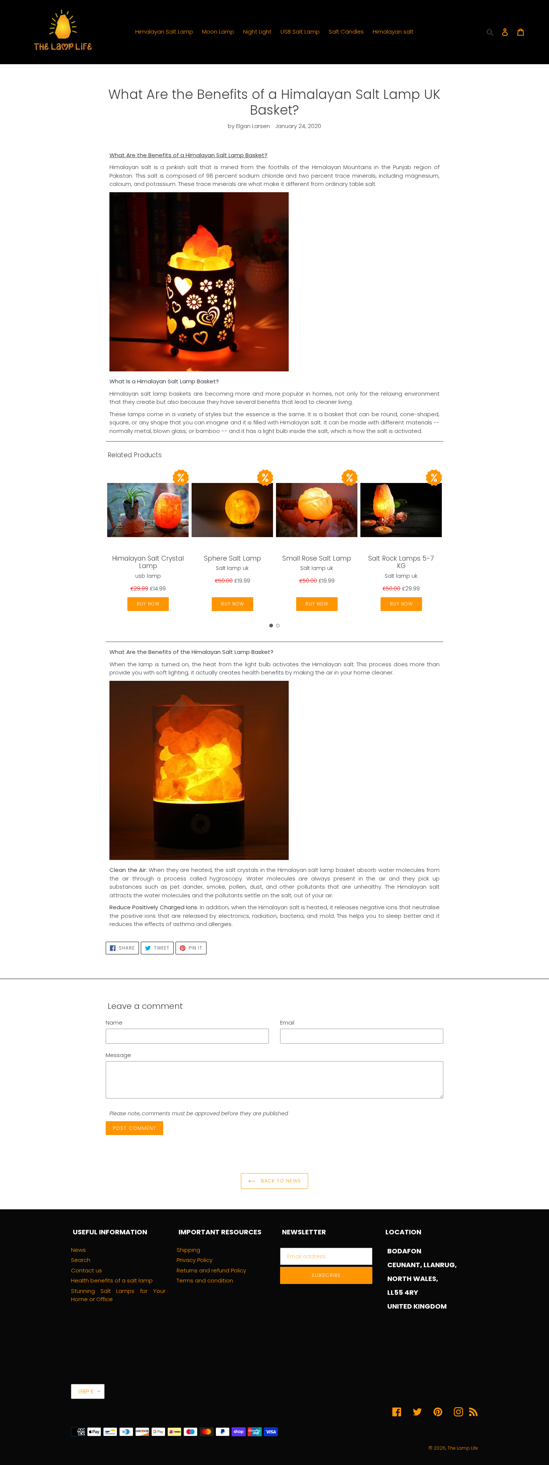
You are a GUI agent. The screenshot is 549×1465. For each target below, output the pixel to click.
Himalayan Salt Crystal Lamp (148, 562)
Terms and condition (205, 1280)
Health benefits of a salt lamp (112, 1280)
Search (80, 1260)
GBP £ (86, 1391)
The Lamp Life (462, 1448)
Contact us (86, 1270)
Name (114, 1022)
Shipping (188, 1250)
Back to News (280, 1180)
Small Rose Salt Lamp (316, 558)
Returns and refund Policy (211, 1270)
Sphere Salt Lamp (232, 558)
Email (287, 1022)
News (78, 1250)
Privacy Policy (195, 1260)
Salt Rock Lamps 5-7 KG (401, 562)
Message (118, 1055)
